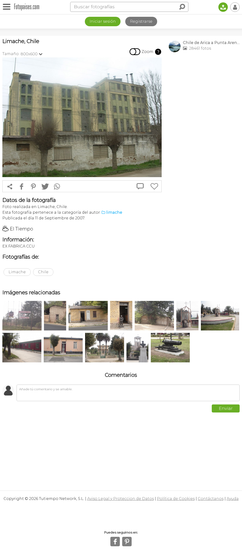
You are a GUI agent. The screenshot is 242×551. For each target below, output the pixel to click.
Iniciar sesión (103, 21)
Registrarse (141, 21)
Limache (17, 272)
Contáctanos (211, 498)
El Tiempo (17, 229)
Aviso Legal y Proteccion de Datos (120, 498)
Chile (43, 272)
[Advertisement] (204, 88)
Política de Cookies (176, 498)
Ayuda (233, 498)
